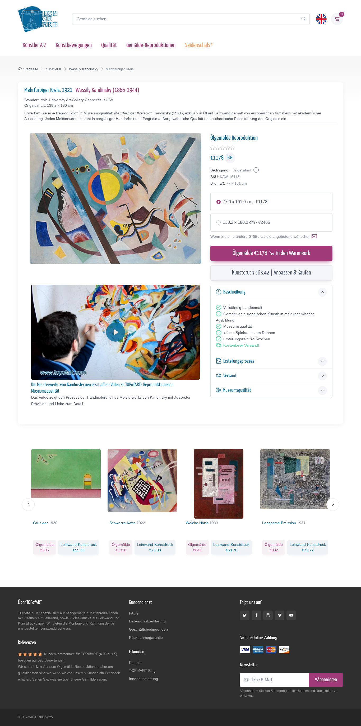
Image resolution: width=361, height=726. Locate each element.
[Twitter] (244, 615)
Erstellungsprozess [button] (238, 361)
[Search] (303, 19)
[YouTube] (291, 615)
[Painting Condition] (255, 170)
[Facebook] (256, 615)
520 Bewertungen (51, 660)
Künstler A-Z (34, 45)
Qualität (109, 45)
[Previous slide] (28, 504)
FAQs (133, 613)
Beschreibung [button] (234, 292)
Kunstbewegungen (74, 45)
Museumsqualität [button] (237, 390)
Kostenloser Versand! (241, 345)
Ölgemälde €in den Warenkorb (271, 253)
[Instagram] (268, 615)
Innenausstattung (143, 679)
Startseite (30, 69)
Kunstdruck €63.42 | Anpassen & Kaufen (271, 273)
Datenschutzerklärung (147, 621)
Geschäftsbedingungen (148, 629)
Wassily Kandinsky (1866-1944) (107, 90)
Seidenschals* (199, 45)
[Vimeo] (279, 615)
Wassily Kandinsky (83, 69)
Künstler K (53, 69)
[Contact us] (315, 236)
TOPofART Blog (142, 670)
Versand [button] (229, 375)
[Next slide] (332, 504)
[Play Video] (115, 332)
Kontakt (135, 662)
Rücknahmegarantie (146, 637)
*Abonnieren (326, 679)
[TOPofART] (38, 19)
